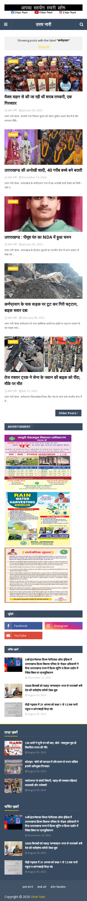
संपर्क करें (41, 887)
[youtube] (23, 635)
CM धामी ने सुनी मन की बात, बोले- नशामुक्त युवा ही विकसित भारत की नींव (50, 745)
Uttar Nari (38, 897)
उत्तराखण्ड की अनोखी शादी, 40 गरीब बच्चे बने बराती (43, 170)
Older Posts (67, 413)
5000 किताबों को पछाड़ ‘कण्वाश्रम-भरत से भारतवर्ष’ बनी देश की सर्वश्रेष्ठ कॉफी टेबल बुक (53, 688)
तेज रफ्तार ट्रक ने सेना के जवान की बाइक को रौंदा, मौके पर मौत (42, 380)
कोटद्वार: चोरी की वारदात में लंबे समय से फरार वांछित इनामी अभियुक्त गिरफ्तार (51, 764)
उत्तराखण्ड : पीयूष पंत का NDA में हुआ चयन (37, 237)
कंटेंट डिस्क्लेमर (58, 887)
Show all (43, 47)
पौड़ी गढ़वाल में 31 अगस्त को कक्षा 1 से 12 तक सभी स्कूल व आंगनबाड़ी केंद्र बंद (51, 706)
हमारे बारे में (28, 887)
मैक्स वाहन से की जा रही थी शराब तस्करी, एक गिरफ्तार (38, 100)
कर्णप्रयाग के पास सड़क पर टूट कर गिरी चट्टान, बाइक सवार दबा (41, 307)
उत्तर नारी (43, 24)
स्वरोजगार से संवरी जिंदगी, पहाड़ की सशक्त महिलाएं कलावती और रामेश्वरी (51, 783)
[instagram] (64, 626)
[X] (64, 635)
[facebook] (23, 626)
